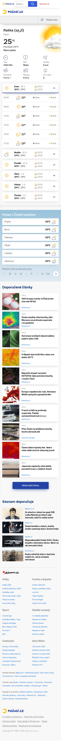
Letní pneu (21, 695)
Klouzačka (6, 686)
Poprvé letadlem (8, 650)
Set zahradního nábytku (20, 686)
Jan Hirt (35, 592)
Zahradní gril (36, 686)
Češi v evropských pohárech (25, 676)
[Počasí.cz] (12, 12)
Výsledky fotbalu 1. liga (11, 620)
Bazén (15, 682)
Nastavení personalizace (30, 726)
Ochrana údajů (9, 721)
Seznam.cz (44, 4)
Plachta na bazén (26, 682)
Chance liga (7, 616)
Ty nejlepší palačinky (40, 616)
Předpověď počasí (32, 673)
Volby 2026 (6, 585)
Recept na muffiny (39, 620)
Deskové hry (31, 695)
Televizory (41, 695)
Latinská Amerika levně (11, 661)
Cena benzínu (7, 676)
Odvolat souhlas (9, 726)
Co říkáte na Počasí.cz (12, 717)
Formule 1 (6, 631)
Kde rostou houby (47, 673)
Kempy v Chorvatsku (10, 647)
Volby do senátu (8, 600)
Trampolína (38, 682)
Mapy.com (20, 673)
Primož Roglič (37, 600)
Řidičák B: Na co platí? (41, 658)
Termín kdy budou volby (11, 596)
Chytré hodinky (8, 699)
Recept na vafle (38, 631)
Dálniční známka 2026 (41, 650)
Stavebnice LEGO (41, 692)
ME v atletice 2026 (9, 627)
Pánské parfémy (21, 699)
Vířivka (45, 686)
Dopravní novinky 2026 (41, 654)
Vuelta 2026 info (38, 585)
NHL (4, 634)
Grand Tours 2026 (39, 603)
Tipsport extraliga (9, 623)
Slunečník (48, 682)
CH (48, 273)
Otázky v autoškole (39, 661)
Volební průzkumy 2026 (11, 589)
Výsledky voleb (8, 592)
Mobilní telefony (26, 692)
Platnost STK (37, 665)
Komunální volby (8, 603)
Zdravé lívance (38, 623)
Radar (44, 721)
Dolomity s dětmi (9, 665)
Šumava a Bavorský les (11, 654)
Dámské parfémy (9, 695)
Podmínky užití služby (34, 717)
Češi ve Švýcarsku (9, 658)
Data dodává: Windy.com (28, 721)
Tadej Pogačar (37, 596)
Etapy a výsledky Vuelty (41, 589)
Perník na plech (38, 634)
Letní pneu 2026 (38, 647)
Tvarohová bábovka (39, 627)
